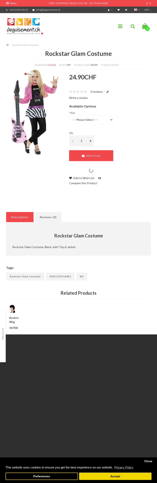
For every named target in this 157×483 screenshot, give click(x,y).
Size (73, 112)
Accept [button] (115, 476)
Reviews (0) (48, 217)
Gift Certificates (117, 358)
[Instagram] (147, 411)
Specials (112, 363)
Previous (2, 334)
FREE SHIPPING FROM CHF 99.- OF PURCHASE (78, 3)
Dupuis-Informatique (85, 409)
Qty (71, 132)
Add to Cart (93, 155)
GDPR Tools (14, 358)
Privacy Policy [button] (123, 467)
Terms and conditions (20, 384)
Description (19, 217)
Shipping (11, 374)
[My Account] (110, 9)
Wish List (62, 379)
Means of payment (18, 379)
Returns (61, 368)
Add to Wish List (83, 178)
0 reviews (97, 91)
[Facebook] (138, 411)
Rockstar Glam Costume (25, 44)
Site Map (112, 379)
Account (61, 363)
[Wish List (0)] (119, 9)
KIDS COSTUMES (60, 276)
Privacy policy (14, 389)
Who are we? (14, 368)
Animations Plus (16, 363)
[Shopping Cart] (126, 9)
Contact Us (63, 358)
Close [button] (148, 461)
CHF (146, 9)
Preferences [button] (41, 476)
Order (60, 374)
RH (69, 64)
